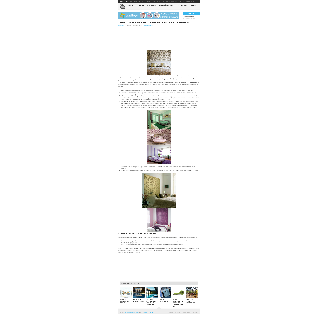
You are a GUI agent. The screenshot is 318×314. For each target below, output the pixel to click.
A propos (177, 312)
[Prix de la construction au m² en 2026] (126, 292)
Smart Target (148, 312)
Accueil (130, 5)
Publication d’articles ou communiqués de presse (155, 5)
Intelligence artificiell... (170, 1)
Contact (194, 5)
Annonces (191, 13)
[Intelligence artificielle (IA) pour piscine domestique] (152, 292)
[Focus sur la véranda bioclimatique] (192, 292)
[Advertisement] (159, 38)
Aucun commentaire (148, 25)
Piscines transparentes (187, 1)
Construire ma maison (132, 312)
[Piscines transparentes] (165, 292)
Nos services (182, 5)
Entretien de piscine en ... (154, 1)
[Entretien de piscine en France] (139, 292)
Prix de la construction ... (137, 1)
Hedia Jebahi (121, 25)
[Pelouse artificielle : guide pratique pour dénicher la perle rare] (178, 292)
